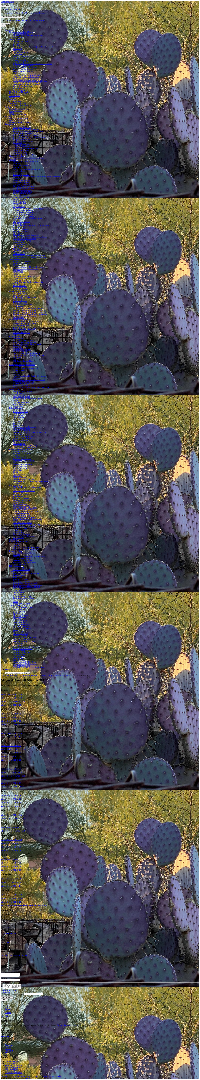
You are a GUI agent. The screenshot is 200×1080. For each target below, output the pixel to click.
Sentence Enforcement (20, 248)
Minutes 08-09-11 (11, 827)
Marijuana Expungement (21, 222)
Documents (17, 374)
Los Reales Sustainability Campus (24, 297)
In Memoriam (17, 357)
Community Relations (20, 579)
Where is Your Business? (21, 570)
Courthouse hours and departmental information (29, 256)
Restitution (16, 163)
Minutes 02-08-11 (11, 714)
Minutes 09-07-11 (11, 840)
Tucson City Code (19, 274)
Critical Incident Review (21, 498)
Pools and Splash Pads (20, 410)
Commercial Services (20, 303)
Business (8, 116)
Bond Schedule (18, 167)
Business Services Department (19, 126)
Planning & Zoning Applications (24, 479)
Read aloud (6, 992)
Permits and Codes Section (22, 639)
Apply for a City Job (20, 54)
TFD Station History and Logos (23, 361)
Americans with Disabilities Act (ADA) (26, 321)
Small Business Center (16, 600)
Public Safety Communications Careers (26, 549)
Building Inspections (20, 451)
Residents (8, 107)
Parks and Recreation (16, 408)
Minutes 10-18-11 (11, 866)
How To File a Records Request (23, 212)
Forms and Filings (19, 227)
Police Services (18, 493)
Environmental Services (17, 291)
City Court (12, 160)
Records (16, 483)
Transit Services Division (21, 624)
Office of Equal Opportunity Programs (26, 77)
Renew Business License (21, 139)
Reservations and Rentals (21, 429)
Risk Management (15, 566)
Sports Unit (17, 423)
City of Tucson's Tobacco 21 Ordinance (26, 135)
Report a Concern (19, 643)
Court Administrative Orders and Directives (27, 169)
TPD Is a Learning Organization (24, 491)
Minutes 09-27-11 (11, 850)
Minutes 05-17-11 (11, 779)
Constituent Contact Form (17, 103)
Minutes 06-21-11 (11, 802)
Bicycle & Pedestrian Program (23, 607)
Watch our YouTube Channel (14, 1065)
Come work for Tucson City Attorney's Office (28, 158)
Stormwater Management (21, 632)
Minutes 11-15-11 (11, 882)
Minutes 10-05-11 (11, 859)
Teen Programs (18, 415)
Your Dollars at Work (20, 594)
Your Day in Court (19, 195)
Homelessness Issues (20, 504)
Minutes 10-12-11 (11, 863)
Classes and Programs (20, 412)
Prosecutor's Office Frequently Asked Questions (29, 557)
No (10, 967)
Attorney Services (19, 530)
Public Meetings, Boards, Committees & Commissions (31, 481)
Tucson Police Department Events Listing (27, 519)
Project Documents (19, 660)
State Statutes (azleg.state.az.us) (23, 276)
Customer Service (19, 575)
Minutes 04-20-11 (11, 756)
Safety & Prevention (20, 351)
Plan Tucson (17, 476)
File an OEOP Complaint (21, 333)
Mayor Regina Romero (21, 34)
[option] (102, 13)
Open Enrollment (19, 404)
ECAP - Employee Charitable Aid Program (27, 399)
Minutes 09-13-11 (11, 843)
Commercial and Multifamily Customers (26, 587)
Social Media (17, 51)
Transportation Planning (21, 626)
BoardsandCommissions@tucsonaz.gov (14, 955)
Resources (16, 331)
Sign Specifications (19, 656)
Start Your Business (19, 286)
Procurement (17, 143)
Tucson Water (13, 572)
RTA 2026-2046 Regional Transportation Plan (28, 667)
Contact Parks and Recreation (23, 438)
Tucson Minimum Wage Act (22, 150)
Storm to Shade (18, 588)
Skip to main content (7, 2)
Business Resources (15, 120)
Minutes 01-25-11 (11, 705)
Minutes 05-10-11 (11, 772)
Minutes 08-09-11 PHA (13, 831)
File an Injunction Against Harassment (25, 235)
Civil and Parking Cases (21, 229)
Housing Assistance (19, 370)
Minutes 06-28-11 (11, 806)
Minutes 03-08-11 (11, 733)
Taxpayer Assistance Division (23, 146)
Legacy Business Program (22, 604)
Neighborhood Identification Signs (24, 637)
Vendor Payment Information (22, 133)
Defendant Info (18, 178)
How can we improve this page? (11, 972)
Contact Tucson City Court (22, 193)
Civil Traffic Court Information (23, 188)
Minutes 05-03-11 (11, 769)
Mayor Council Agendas (21, 263)
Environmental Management (22, 295)
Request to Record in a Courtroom (24, 239)
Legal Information (19, 207)
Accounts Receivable (20, 152)
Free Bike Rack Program (21, 666)
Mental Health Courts (20, 201)
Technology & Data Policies (22, 62)
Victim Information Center (22, 558)
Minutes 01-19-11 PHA (13, 701)
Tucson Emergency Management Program (27, 82)
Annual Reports (18, 532)
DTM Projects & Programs (22, 628)
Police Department (15, 485)
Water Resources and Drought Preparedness (27, 585)
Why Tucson (17, 284)
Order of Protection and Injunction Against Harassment (31, 225)
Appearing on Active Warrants (23, 210)
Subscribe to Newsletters (21, 52)
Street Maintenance (19, 622)
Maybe (11, 965)
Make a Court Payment (21, 252)
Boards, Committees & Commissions (25, 269)
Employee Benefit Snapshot (22, 391)
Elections (12, 98)
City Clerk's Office (15, 259)
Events (15, 602)
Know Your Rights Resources (23, 66)
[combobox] (11, 17)
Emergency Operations (20, 346)
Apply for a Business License (23, 141)
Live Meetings (18, 37)
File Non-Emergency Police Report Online (27, 521)
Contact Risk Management (22, 568)
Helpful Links (17, 220)
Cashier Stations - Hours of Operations (26, 130)
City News (16, 58)
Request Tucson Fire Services (23, 340)
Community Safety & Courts (18, 109)
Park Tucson (17, 619)
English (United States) (25, 13)
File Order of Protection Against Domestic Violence (30, 237)
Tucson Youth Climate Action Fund (20, 105)
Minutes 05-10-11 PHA (13, 776)
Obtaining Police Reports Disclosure (25, 562)
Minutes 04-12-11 (11, 753)
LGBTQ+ (16, 327)
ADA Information (19, 254)
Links (15, 489)
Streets (15, 630)
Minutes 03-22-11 (11, 737)
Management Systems (20, 615)
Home (3, 675)
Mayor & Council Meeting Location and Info (28, 35)
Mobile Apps (17, 49)
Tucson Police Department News (24, 526)
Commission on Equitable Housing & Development (30, 376)
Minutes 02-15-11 (11, 717)
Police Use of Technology (21, 534)
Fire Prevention (18, 338)
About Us (16, 543)
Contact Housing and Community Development (29, 380)
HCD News (17, 367)
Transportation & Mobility (17, 605)
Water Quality (17, 590)
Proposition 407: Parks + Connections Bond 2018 (29, 432)
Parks (15, 419)
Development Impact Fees (22, 128)
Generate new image (9, 990)
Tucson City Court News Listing (24, 216)
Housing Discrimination (21, 325)
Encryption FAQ (18, 538)
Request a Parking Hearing (22, 240)
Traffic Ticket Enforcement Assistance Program (28, 209)
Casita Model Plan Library (22, 453)
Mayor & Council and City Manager (21, 32)
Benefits (16, 400)
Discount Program (19, 444)
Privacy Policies (6, 1076)
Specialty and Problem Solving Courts (25, 161)
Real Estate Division (20, 620)
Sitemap (35, 1076)
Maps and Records (19, 617)
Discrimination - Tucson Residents (24, 323)
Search (3, 673)
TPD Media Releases (20, 528)
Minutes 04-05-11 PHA (13, 749)
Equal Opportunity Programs (18, 319)
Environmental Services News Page (25, 316)
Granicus (28, 1078)
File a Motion (17, 233)
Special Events (18, 425)
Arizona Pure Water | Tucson (22, 596)
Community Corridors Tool (22, 459)
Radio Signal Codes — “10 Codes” (25, 508)
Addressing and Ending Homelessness (26, 368)
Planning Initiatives (19, 478)
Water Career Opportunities (22, 581)
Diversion (16, 555)
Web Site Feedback (54, 1076)
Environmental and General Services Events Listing (30, 312)
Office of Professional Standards (24, 536)
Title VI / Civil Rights (20, 634)
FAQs (15, 363)
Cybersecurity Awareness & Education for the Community (32, 64)
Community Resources (20, 494)
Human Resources (15, 389)
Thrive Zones (17, 378)
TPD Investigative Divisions (22, 523)
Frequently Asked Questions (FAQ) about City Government (33, 47)
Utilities (11, 113)
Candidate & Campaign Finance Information (28, 267)
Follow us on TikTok (12, 1069)
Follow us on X (10, 1063)
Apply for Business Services (18, 118)
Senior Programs (18, 417)
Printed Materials (18, 318)
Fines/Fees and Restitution (22, 190)
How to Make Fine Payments (23, 214)
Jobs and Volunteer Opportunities (24, 436)
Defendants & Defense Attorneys (24, 553)
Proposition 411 (18, 658)
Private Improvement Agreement (24, 641)
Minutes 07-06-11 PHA (13, 818)
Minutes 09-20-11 (11, 847)
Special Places (18, 442)
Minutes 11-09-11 (11, 879)
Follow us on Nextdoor (12, 1071)
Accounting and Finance (21, 145)
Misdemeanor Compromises (22, 560)
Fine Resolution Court (20, 199)
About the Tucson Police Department (25, 511)
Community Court (19, 224)
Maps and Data (18, 434)
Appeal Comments (19, 278)
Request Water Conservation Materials (26, 583)
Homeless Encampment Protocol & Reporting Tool (30, 81)
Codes (15, 455)
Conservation (17, 577)
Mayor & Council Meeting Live (19, 92)
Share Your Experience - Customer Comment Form (30, 257)
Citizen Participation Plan (21, 385)
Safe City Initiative (19, 90)
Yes (10, 963)
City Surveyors (18, 645)
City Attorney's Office (16, 156)
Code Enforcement (19, 457)
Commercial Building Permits (19, 122)
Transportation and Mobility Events (25, 664)
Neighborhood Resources (21, 468)
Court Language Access (21, 175)
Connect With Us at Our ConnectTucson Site (28, 282)
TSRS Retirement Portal (21, 402)
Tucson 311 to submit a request (67, 1025)
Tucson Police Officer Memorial (23, 509)
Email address (5, 978)
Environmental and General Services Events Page (29, 310)
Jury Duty (16, 205)
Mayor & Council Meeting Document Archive (55, 675)
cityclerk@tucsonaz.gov (8, 933)
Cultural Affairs (18, 88)
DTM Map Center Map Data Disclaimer (26, 647)
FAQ (15, 335)
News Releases (18, 43)
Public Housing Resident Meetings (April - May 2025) (31, 387)
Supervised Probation (20, 203)
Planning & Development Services (24, 71)
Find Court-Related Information (23, 186)
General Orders (18, 502)
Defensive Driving (19, 242)
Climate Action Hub (20, 60)
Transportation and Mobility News (24, 662)
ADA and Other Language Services (25, 447)
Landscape (16, 613)
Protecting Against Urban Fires (23, 598)
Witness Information (20, 564)
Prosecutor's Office (15, 551)
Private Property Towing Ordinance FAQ (27, 84)
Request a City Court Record (22, 244)
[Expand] (14, 30)
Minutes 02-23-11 (11, 721)
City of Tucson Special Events (23, 86)
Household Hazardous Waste (22, 304)
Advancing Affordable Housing (23, 382)
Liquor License (18, 271)
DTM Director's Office (20, 654)
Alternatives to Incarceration (22, 184)
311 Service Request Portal (18, 114)
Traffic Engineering (19, 609)
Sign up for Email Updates (13, 1073)
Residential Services (20, 293)
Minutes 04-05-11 (11, 746)
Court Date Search (19, 171)
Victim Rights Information (22, 515)
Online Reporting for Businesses (24, 517)
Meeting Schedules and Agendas (20, 94)
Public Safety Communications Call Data (26, 547)
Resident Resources (15, 111)
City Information (14, 39)
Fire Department (14, 336)
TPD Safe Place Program (21, 513)
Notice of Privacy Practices (22, 350)
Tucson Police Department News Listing (26, 525)
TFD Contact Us (18, 359)
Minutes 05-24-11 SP (12, 787)
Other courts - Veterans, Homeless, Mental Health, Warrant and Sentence (37, 177)
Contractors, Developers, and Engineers (26, 573)
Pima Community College (21, 397)
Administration (18, 306)
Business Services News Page (23, 154)
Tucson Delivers (14, 96)
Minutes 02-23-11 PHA (13, 724)
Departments (9, 124)
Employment (43, 1076)
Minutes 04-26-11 (11, 760)
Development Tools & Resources (24, 461)
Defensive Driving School (22, 180)
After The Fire (18, 348)
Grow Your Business (20, 288)
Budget (15, 73)
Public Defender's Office (21, 165)
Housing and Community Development (22, 365)
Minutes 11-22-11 (11, 886)
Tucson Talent (18, 406)
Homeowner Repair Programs (23, 383)
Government (9, 30)
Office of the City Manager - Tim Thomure (23, 67)
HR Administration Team (21, 395)
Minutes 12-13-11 (11, 898)
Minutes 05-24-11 (11, 783)
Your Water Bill (18, 592)
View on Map (5, 1036)
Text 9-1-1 (16, 545)
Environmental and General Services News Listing (30, 314)
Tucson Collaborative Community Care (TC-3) (28, 355)
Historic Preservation (20, 466)
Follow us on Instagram (13, 1067)
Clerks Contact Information (22, 261)
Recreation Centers (19, 421)
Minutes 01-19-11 (11, 698)
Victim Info (17, 250)
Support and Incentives (20, 289)
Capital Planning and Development (24, 427)
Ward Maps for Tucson (20, 41)
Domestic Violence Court (21, 182)
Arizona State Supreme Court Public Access (27, 218)
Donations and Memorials (21, 430)
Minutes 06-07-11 (11, 795)
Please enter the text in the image (13, 994)
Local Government (15, 101)
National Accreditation (20, 440)
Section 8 (16, 372)
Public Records (18, 272)
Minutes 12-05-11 (11, 895)
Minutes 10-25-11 (11, 870)
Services (8, 669)
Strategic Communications (22, 652)
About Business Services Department (25, 148)
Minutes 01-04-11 (11, 694)
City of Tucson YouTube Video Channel (26, 75)
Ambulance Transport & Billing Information (27, 344)
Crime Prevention (19, 496)
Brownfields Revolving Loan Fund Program (27, 308)
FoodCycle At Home (20, 299)
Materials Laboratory (20, 636)
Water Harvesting (19, 651)
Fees (14, 462)
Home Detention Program (21, 197)
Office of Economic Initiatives (23, 69)
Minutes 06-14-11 (11, 799)
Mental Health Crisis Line (21, 506)
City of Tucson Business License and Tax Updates (29, 137)
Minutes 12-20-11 (11, 902)
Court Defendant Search (21, 231)
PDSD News (17, 470)
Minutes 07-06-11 (11, 815)
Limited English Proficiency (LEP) (24, 329)
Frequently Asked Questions (22, 192)
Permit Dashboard (19, 474)
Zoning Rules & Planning (21, 56)
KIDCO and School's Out (21, 414)
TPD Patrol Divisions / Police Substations (27, 487)
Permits (15, 472)
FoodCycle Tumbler (20, 301)
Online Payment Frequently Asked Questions (28, 131)
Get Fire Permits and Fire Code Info (25, 342)
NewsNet (16, 45)
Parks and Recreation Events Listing (25, 446)
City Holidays (17, 393)
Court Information (19, 173)
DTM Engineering (19, 611)
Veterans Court (18, 246)
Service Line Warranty (20, 79)
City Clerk (12, 99)
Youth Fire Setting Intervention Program (26, 353)
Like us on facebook (11, 1061)
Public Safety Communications (19, 541)
